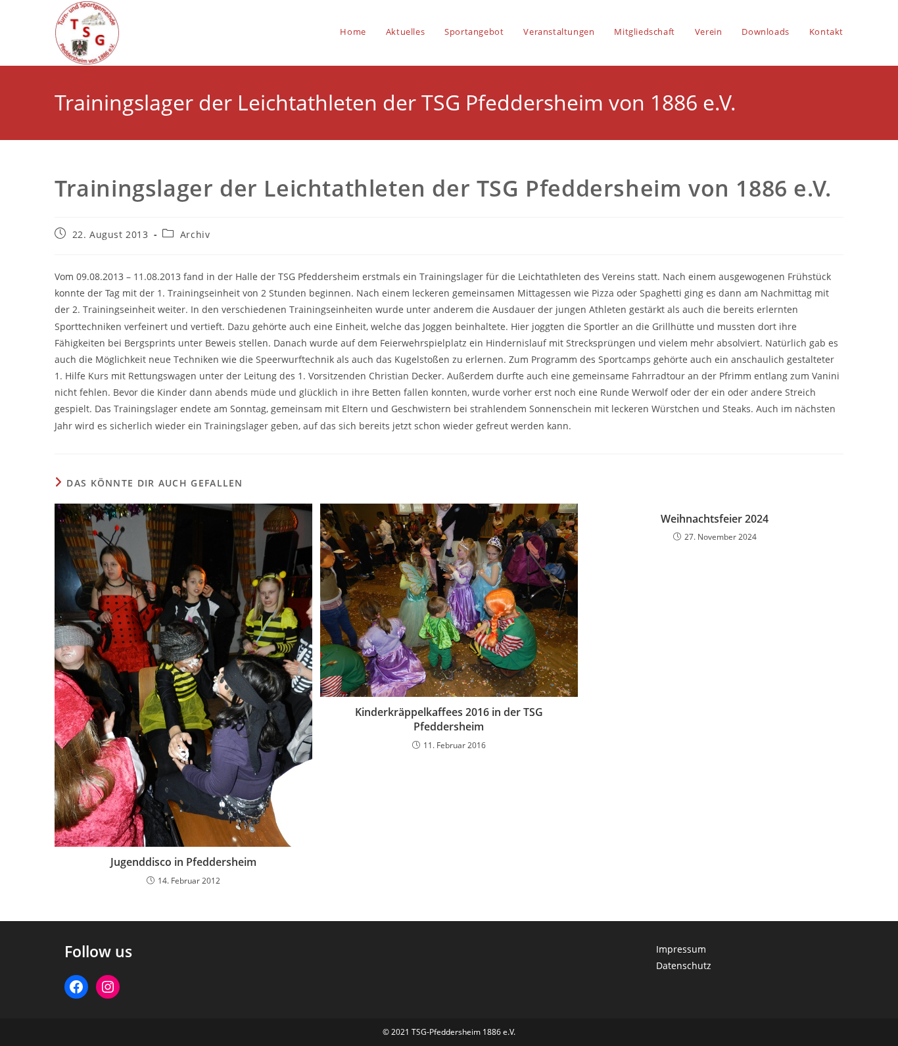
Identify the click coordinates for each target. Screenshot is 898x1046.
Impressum (681, 949)
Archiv (195, 234)
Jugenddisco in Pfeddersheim (183, 862)
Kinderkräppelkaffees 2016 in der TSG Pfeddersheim (449, 719)
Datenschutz (683, 965)
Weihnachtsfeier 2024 (714, 518)
